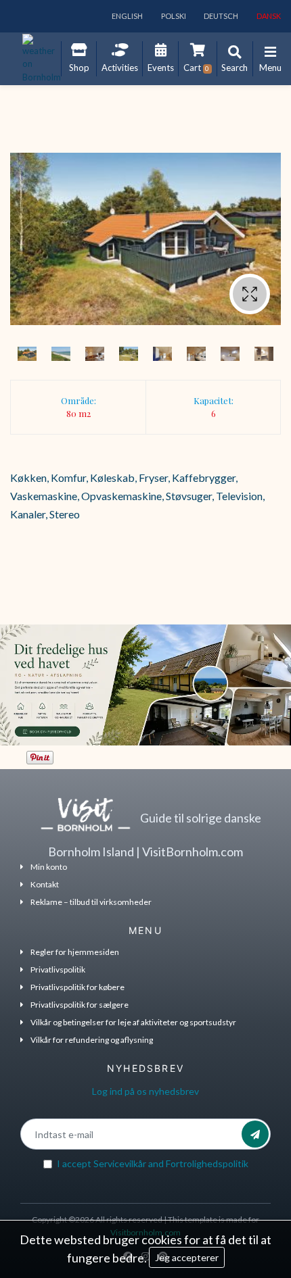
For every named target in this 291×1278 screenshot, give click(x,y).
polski (173, 15)
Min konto (48, 867)
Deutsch (220, 15)
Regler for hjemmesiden (74, 952)
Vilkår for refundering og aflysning (91, 1040)
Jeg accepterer (187, 1257)
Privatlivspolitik (57, 969)
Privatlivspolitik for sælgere (79, 1005)
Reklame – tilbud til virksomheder (91, 902)
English (126, 15)
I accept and (152, 1163)
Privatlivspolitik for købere (77, 987)
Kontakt (44, 884)
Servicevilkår (119, 1163)
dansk (268, 15)
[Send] (255, 1134)
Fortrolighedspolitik (207, 1163)
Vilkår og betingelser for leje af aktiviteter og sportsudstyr (133, 1022)
